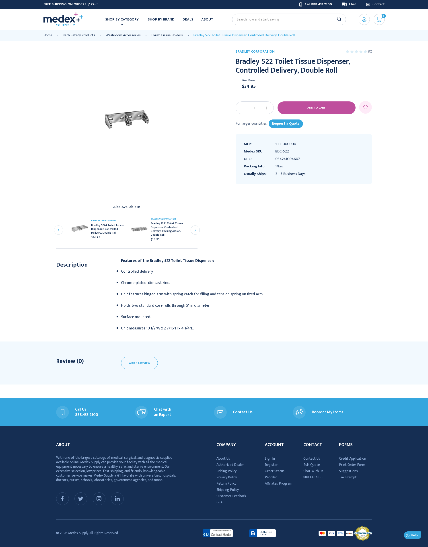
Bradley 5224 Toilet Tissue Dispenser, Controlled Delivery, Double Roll (107, 229)
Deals (188, 19)
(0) (370, 51)
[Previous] (58, 230)
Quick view (81, 230)
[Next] (195, 230)
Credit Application (352, 459)
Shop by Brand (161, 19)
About (207, 19)
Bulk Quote (311, 465)
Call (318, 4)
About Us (223, 459)
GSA (219, 502)
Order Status (274, 471)
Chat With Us (313, 471)
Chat (352, 4)
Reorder (271, 477)
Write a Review (139, 363)
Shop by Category (122, 19)
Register (271, 465)
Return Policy (226, 484)
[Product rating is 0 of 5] (357, 52)
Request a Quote (286, 124)
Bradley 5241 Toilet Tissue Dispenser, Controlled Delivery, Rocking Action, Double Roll (167, 229)
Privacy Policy (226, 477)
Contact (378, 4)
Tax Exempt (348, 477)
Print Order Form (352, 465)
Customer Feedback (231, 496)
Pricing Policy (226, 471)
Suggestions (348, 471)
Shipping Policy (227, 490)
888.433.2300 (313, 477)
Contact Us (311, 459)
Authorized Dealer (230, 465)
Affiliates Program (278, 484)
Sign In (270, 459)
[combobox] (287, 19)
